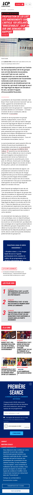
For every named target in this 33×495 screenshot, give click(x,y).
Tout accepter (16, 491)
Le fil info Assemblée (9, 269)
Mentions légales (7, 444)
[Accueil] (5, 6)
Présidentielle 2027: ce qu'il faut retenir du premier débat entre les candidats (18, 303)
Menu (29, 4)
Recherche (26, 4)
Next (30, 268)
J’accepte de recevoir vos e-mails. (16, 420)
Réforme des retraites (11, 13)
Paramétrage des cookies (16, 486)
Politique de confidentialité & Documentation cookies (12, 479)
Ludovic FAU (7, 61)
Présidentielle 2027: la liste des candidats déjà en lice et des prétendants (18, 293)
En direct (18, 4)
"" (13, 114)
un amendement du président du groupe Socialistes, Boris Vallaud (15, 149)
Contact (4, 441)
